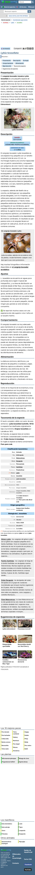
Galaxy (15, 737)
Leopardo (22, 830)
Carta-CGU (28, 859)
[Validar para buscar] (32, 2)
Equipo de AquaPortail (28, 851)
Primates (5, 834)
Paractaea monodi (24, 629)
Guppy (27, 732)
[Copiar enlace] (25, 49)
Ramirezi (16, 740)
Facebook (28, 864)
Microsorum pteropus (9, 758)
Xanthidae (19, 467)
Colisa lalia (5, 739)
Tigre (21, 827)
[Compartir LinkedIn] (32, 49)
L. (31, 102)
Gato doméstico (7, 824)
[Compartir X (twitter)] (30, 49)
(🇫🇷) (16, 7)
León (20, 824)
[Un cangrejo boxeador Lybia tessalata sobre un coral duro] (17, 243)
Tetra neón (5, 749)
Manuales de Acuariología (16, 856)
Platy (26, 739)
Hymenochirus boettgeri (6, 842)
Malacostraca (20, 458)
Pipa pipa (22, 841)
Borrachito (5, 745)
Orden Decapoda (7, 580)
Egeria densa (23, 762)
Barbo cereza (6, 742)
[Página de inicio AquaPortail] (9, 3)
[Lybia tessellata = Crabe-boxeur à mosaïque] (17, 118)
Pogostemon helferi (8, 762)
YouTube (28, 870)
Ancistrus (16, 751)
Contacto (15, 863)
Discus (15, 747)
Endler (27, 735)
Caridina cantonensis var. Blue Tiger (8, 662)
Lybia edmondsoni (9, 629)
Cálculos (23, 7)
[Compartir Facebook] (28, 49)
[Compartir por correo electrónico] (23, 49)
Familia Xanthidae (7, 561)
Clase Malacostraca (8, 599)
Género (6, 539)
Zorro (3, 830)
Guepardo (22, 834)
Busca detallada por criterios (18, 16)
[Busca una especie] (29, 11)
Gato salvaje (6, 827)
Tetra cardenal (16, 733)
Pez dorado (5, 732)
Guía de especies (9, 7)
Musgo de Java (24, 758)
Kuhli (26, 749)
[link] (9, 1)
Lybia (17, 473)
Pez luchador (6, 735)
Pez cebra (28, 745)
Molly (26, 742)
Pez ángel (16, 744)
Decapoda (19, 461)
